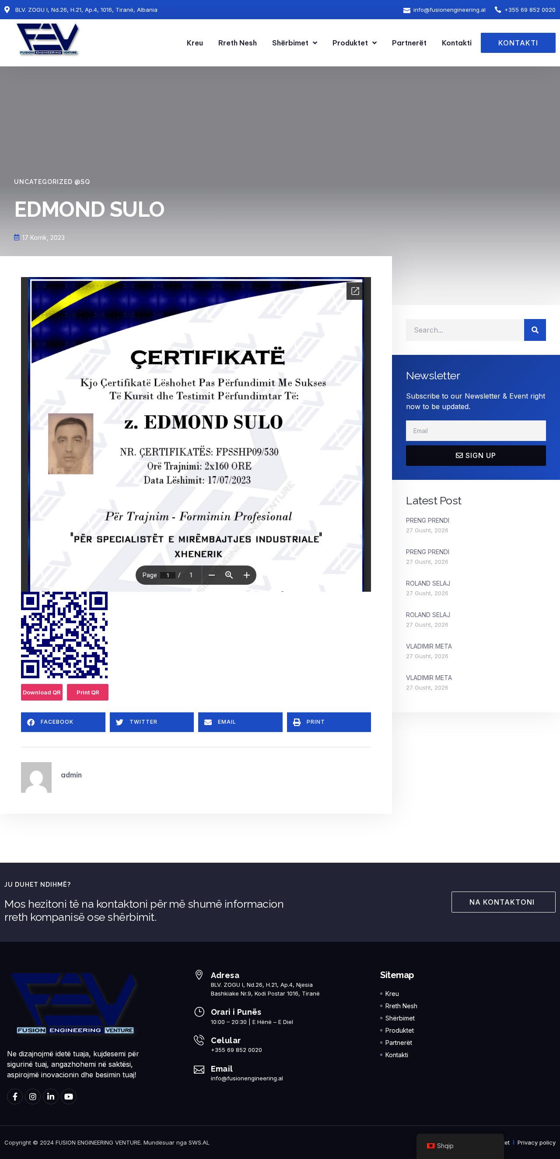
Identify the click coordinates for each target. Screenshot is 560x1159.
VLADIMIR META (429, 646)
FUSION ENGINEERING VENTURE (98, 1142)
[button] (63, 722)
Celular (226, 1040)
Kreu (195, 42)
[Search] (535, 330)
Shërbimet (290, 42)
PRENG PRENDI (427, 520)
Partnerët (409, 42)
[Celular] (199, 1040)
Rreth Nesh (237, 42)
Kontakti (457, 42)
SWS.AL (199, 1142)
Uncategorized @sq (52, 181)
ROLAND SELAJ (428, 583)
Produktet (350, 42)
